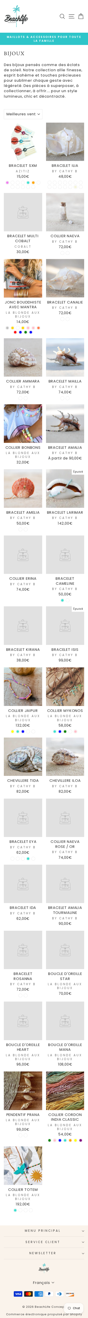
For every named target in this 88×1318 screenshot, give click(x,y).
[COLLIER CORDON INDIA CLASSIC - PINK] (54, 1140)
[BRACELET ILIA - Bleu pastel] (65, 187)
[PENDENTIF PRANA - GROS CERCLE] (25, 1135)
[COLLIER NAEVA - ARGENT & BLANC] (67, 253)
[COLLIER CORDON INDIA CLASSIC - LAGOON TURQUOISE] (65, 1140)
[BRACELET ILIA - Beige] (75, 187)
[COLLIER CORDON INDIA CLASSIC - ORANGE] (70, 1140)
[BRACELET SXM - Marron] (12, 182)
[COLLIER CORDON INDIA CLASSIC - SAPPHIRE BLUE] (60, 1140)
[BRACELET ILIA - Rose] (70, 187)
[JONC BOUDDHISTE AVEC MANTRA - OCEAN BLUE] (30, 332)
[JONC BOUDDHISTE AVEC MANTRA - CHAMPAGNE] (17, 328)
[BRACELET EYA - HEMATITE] (33, 858)
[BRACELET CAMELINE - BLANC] (67, 600)
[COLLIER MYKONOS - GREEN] (65, 731)
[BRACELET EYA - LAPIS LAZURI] (23, 858)
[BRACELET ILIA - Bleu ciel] (75, 182)
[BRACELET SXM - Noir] (12, 187)
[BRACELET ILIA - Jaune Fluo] (80, 187)
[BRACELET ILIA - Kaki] (49, 182)
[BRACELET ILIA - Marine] (54, 182)
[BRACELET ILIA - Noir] (60, 182)
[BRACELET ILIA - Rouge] (80, 182)
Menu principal (43, 1231)
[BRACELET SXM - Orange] (33, 182)
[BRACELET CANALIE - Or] (62, 319)
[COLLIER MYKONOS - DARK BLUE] (60, 731)
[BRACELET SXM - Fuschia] (17, 182)
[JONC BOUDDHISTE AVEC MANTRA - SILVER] (7, 328)
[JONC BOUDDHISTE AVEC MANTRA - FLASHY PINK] (33, 328)
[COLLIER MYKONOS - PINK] (75, 731)
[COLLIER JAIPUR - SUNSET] (33, 731)
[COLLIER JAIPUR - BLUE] (23, 731)
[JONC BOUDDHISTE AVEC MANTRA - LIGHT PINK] (28, 328)
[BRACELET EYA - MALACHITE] (12, 858)
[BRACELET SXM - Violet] (7, 182)
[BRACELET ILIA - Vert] (54, 187)
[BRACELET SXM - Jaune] (33, 187)
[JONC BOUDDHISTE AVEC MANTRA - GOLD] (12, 328)
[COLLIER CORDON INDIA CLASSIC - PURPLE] (80, 1140)
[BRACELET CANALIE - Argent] (67, 319)
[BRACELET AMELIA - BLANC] (25, 529)
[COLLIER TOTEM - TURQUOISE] (15, 1210)
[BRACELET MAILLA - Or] (62, 398)
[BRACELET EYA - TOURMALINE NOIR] (17, 858)
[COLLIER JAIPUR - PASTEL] (28, 731)
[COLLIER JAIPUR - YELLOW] (12, 731)
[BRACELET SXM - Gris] (23, 182)
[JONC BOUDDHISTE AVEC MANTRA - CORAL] (38, 328)
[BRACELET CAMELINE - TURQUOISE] (62, 600)
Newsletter (43, 1253)
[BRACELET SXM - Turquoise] (28, 182)
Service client (42, 1242)
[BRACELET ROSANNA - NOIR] (25, 995)
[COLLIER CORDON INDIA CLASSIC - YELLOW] (75, 1140)
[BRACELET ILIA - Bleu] (65, 182)
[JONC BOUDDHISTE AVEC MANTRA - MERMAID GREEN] (25, 332)
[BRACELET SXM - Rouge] (28, 187)
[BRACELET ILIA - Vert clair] (70, 182)
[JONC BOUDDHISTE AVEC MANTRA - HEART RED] (15, 332)
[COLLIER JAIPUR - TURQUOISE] (17, 731)
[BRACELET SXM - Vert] (23, 187)
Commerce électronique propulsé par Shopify (44, 1314)
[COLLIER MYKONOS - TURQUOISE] (54, 731)
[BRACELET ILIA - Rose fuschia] (60, 187)
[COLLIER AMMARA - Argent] (25, 398)
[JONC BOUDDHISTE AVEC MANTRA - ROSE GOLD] (23, 328)
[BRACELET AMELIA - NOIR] (20, 529)
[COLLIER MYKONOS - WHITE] (70, 731)
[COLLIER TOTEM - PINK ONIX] (30, 1210)
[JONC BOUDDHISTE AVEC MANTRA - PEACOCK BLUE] (20, 332)
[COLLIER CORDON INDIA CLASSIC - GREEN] (49, 1140)
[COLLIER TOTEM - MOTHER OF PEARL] (25, 1210)
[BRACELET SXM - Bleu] (38, 182)
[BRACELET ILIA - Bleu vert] (49, 187)
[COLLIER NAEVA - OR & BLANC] (62, 253)
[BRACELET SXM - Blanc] (17, 187)
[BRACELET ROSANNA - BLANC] (20, 995)
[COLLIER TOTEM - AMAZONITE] (20, 1210)
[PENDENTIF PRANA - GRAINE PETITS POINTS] (20, 1135)
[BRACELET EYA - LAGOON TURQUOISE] (28, 858)
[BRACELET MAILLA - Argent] (67, 398)
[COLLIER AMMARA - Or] (20, 398)
